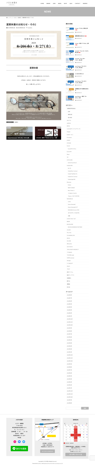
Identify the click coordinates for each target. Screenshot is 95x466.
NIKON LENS (70, 224)
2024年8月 (69, 367)
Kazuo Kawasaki (71, 204)
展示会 (68, 281)
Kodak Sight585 (71, 179)
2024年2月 (69, 385)
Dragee (68, 131)
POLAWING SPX (71, 235)
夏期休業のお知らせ (81, 35)
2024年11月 (70, 358)
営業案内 (16, 122)
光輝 (69, 215)
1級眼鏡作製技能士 (71, 108)
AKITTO (69, 120)
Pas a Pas (69, 232)
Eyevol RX (69, 151)
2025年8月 (69, 331)
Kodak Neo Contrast (72, 171)
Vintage (69, 260)
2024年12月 (70, 355)
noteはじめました (79, 73)
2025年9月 (69, 328)
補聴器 (68, 284)
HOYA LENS (69, 159)
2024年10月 (70, 361)
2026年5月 (69, 304)
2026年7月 (69, 298)
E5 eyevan (69, 137)
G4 (67, 157)
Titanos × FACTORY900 (73, 196)
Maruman (69, 182)
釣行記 (68, 287)
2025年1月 (69, 352)
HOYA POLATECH (72, 162)
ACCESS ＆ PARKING (47, 451)
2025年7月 (69, 334)
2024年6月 (69, 373)
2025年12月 (70, 319)
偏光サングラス (70, 275)
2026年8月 (69, 295)
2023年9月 (69, 400)
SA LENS (69, 241)
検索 (85, 408)
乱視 (69, 111)
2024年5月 (69, 376)
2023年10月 (70, 397)
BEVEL (68, 125)
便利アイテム (70, 272)
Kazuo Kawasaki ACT (73, 207)
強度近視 (70, 114)
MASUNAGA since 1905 (73, 210)
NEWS (68, 221)
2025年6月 (69, 337)
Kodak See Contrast (72, 176)
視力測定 (70, 117)
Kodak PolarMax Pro (72, 173)
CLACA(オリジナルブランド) (73, 128)
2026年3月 (69, 310)
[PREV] (65, 423)
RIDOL (68, 238)
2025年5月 (69, 340)
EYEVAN (69, 143)
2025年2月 (69, 349)
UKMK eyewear (70, 257)
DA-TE (69, 168)
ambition (69, 123)
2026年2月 (69, 313)
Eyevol (68, 145)
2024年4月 (69, 379)
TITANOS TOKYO (72, 193)
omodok (69, 229)
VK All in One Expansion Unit (57, 463)
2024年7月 (69, 370)
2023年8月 (69, 403)
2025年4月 (69, 343)
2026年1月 (69, 316)
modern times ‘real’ (71, 218)
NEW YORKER (71, 187)
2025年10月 (70, 325)
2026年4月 (69, 307)
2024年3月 (69, 382)
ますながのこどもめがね (73, 212)
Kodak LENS (70, 165)
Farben (69, 185)
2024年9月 (69, 364)
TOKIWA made (70, 255)
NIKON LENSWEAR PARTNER (75, 227)
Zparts (68, 266)
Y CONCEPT (70, 263)
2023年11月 (70, 394)
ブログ (68, 269)
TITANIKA (69, 252)
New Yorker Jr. (71, 190)
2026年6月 (69, 301)
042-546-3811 (20, 429)
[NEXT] (86, 423)
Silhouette (69, 243)
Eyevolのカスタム (72, 148)
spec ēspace (70, 246)
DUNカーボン (70, 134)
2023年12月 (70, 391)
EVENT (68, 140)
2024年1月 (69, 388)
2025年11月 (70, 322)
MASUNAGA (70, 198)
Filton (68, 154)
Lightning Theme (47, 463)
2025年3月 (69, 346)
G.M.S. (69, 201)
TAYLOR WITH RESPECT (73, 249)
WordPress (39, 463)
